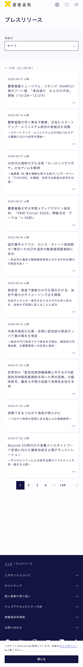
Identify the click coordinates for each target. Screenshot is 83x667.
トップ (8, 564)
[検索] (66, 4)
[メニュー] (76, 4)
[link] (6, 485)
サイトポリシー (68, 646)
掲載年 (9, 38)
